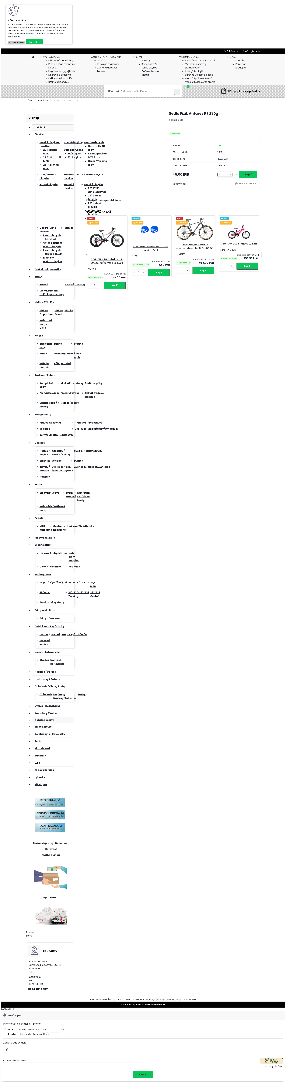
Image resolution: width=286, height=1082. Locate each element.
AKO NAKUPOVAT (51, 56)
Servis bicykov (149, 67)
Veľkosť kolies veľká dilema (200, 82)
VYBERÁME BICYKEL (189, 56)
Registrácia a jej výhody (61, 71)
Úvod (30, 100)
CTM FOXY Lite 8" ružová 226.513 (239, 243)
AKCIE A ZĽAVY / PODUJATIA (106, 56)
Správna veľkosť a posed (199, 74)
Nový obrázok (275, 1066)
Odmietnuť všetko (16, 42)
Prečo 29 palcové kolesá (198, 78)
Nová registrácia (251, 51)
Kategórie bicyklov (195, 71)
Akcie (100, 60)
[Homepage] (33, 56)
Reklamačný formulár (60, 78)
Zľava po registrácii (108, 64)
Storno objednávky (58, 82)
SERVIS (139, 56)
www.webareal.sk (155, 1004)
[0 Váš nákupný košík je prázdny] (240, 91)
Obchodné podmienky (60, 60)
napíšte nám (40, 989)
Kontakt (240, 60)
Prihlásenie (232, 51)
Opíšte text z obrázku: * (16, 1060)
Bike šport (43, 100)
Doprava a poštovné (60, 74)
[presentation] (87, 255)
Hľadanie (114, 91)
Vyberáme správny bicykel (200, 60)
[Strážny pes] (237, 184)
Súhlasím (34, 42)
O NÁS (233, 56)
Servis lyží (147, 60)
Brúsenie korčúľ (150, 64)
